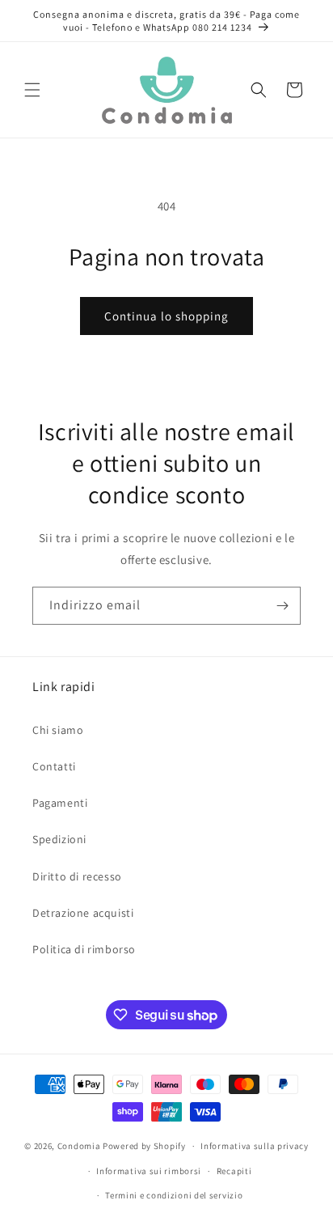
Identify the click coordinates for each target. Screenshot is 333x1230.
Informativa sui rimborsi (148, 1171)
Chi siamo (57, 730)
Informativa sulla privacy (254, 1146)
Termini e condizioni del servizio (173, 1195)
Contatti (54, 766)
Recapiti (234, 1171)
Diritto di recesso (77, 876)
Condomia (79, 1146)
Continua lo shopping (166, 316)
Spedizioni (59, 839)
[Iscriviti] (282, 606)
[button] (32, 90)
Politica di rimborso (84, 949)
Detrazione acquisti (82, 913)
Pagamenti (59, 802)
